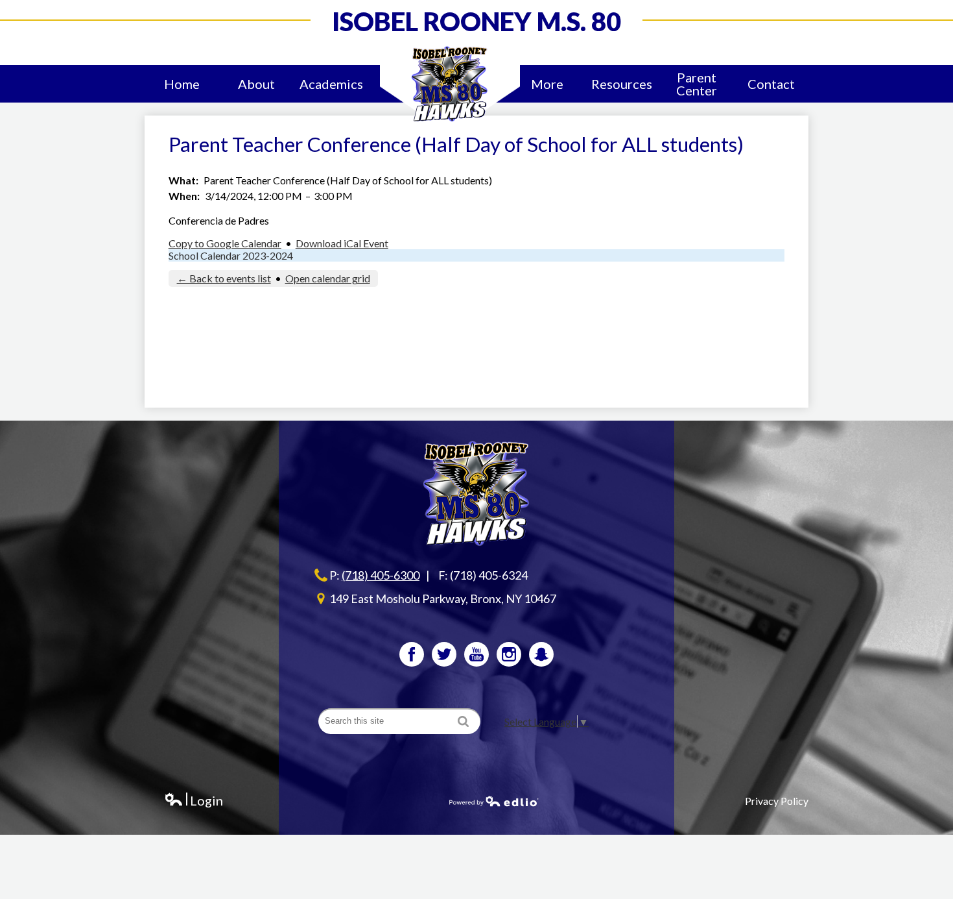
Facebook (411, 654)
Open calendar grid (327, 278)
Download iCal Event (342, 243)
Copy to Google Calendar (225, 243)
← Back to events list (224, 278)
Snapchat (541, 654)
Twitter (444, 654)
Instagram (509, 654)
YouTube (476, 654)
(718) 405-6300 (380, 575)
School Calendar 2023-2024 (231, 255)
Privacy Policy (776, 800)
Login (193, 801)
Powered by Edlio (494, 800)
